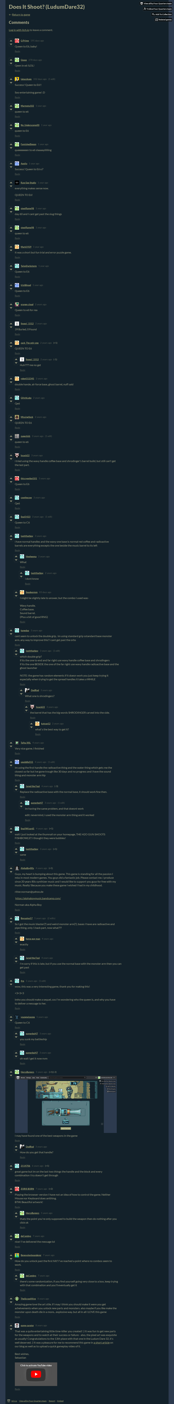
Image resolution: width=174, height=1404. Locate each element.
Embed (60, 1401)
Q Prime (25, 40)
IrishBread (26, 285)
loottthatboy (27, 536)
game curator (27, 1325)
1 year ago (41, 105)
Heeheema (31, 556)
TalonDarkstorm (29, 266)
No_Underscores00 (30, 125)
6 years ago (37, 1165)
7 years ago (41, 1188)
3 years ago (37, 436)
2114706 (25, 1165)
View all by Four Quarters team (33, 1401)
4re (22, 981)
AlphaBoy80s (27, 868)
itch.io (14, 1401)
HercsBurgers (27, 1072)
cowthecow (26, 497)
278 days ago (35, 60)
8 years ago (43, 1298)
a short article (102, 1342)
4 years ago (38, 742)
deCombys (26, 1236)
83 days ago (45, 592)
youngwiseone (28, 1017)
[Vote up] (11, 40)
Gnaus (24, 60)
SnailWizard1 (27, 828)
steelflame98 (27, 208)
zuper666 (25, 436)
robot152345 (27, 378)
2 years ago (40, 304)
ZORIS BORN (27, 1188)
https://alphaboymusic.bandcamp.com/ (38, 898)
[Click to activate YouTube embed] (36, 1374)
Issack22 (25, 455)
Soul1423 (25, 516)
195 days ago (37, 40)
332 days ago (40, 79)
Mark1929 (26, 246)
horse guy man (33, 938)
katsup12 (45, 723)
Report (52, 1401)
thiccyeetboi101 (29, 478)
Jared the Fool (33, 786)
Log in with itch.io (19, 29)
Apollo (24, 163)
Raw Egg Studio (28, 182)
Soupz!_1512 (27, 323)
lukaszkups (26, 79)
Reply (17, 51)
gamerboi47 (37, 802)
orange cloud (27, 304)
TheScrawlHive (28, 1298)
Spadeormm (32, 592)
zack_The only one (30, 342)
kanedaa (25, 630)
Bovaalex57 (27, 918)
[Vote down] (11, 44)
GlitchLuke (26, 397)
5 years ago (40, 918)
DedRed (35, 690)
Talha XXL (26, 742)
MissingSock (27, 417)
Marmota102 (27, 105)
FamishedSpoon (28, 144)
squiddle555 (27, 762)
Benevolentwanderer (31, 1255)
